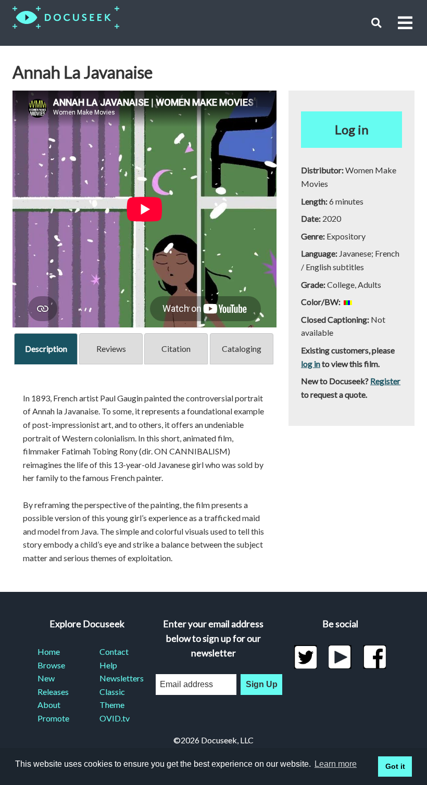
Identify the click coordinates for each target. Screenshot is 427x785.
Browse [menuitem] (51, 665)
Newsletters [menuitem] (117, 678)
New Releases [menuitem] (53, 685)
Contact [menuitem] (114, 651)
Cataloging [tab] (241, 348)
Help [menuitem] (108, 665)
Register (385, 381)
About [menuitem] (48, 705)
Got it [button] (395, 766)
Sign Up (262, 684)
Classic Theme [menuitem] (112, 698)
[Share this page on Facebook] (374, 657)
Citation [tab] (176, 348)
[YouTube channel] (340, 657)
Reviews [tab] (111, 348)
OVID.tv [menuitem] (114, 718)
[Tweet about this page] (305, 657)
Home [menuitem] (48, 651)
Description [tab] (46, 348)
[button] (376, 23)
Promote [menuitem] (53, 718)
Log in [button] (352, 129)
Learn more (336, 763)
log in (310, 364)
